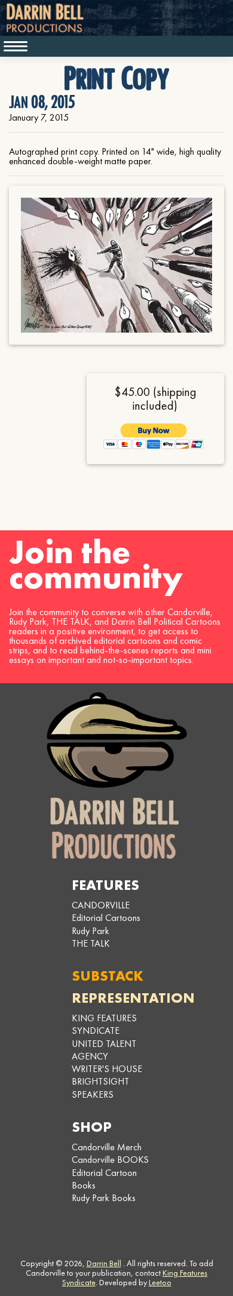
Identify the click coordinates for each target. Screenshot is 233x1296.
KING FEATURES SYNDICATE (104, 1024)
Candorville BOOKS (110, 1159)
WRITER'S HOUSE (107, 1068)
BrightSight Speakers (100, 1087)
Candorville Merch (107, 1147)
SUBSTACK (107, 975)
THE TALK (91, 943)
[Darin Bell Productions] (116, 775)
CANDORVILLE (101, 905)
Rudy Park (90, 931)
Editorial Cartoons (106, 917)
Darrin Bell (104, 1263)
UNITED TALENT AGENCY (104, 1049)
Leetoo (160, 1282)
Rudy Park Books (104, 1197)
